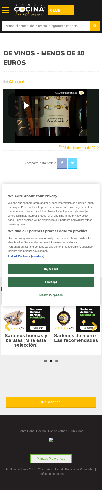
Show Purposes (51, 295)
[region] (50, 245)
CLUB (55, 10)
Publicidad (76, 431)
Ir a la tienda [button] (51, 402)
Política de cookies (51, 474)
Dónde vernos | (58, 431)
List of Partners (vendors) (26, 256)
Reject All (51, 269)
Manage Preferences (51, 458)
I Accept (51, 282)
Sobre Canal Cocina (32, 431)
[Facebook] (62, 163)
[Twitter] (72, 163)
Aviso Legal (55, 469)
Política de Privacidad (79, 469)
